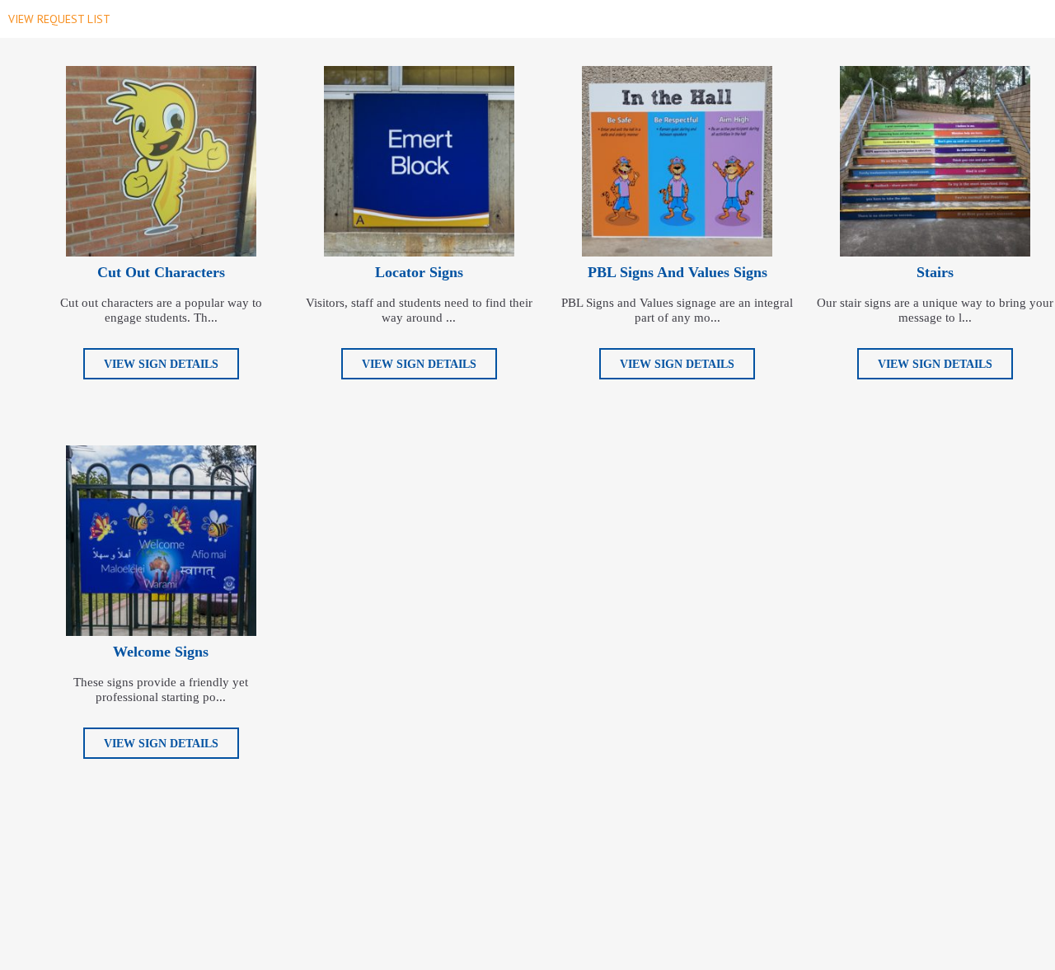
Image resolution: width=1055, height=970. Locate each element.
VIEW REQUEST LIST (59, 19)
